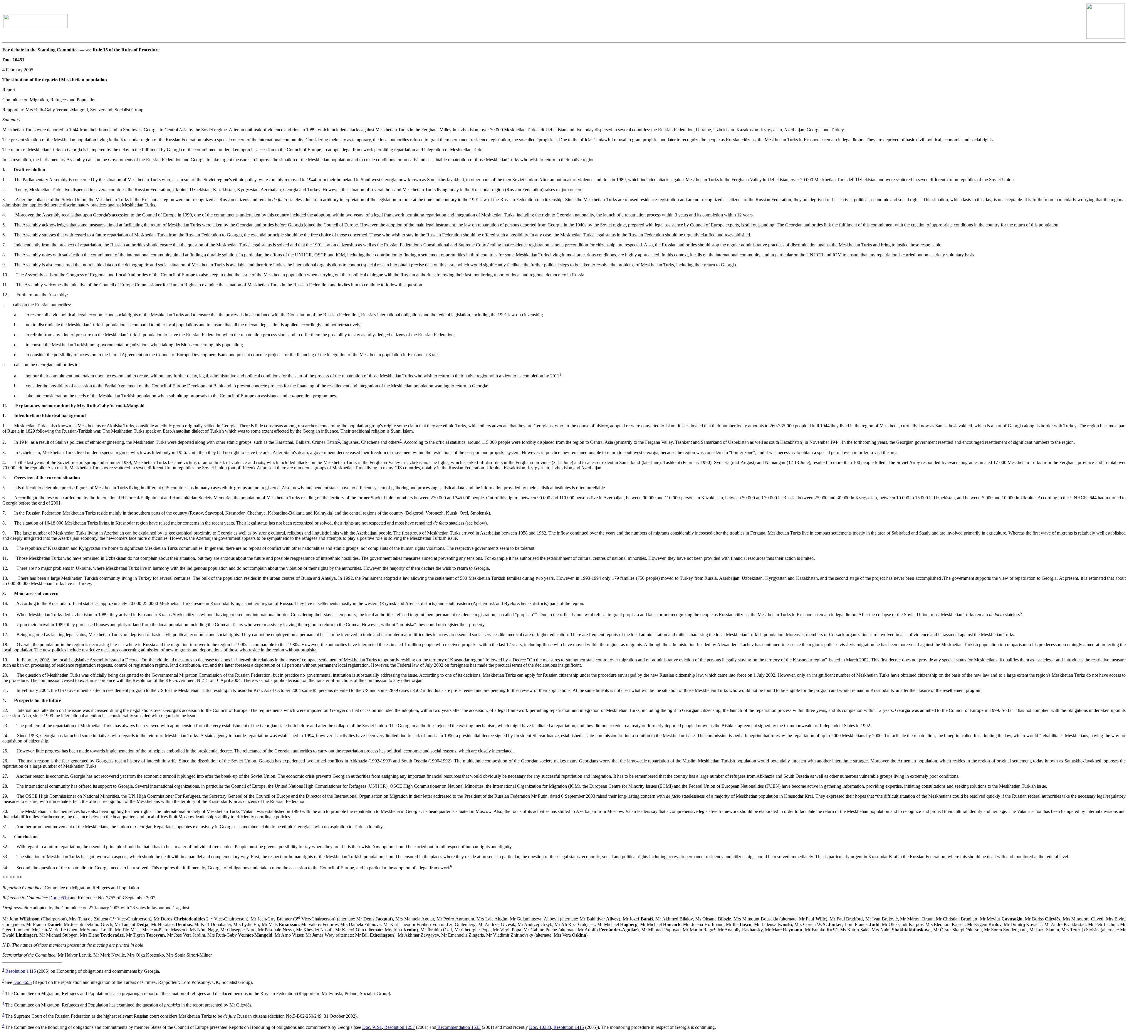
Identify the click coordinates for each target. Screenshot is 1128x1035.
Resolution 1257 (399, 1027)
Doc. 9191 (372, 1027)
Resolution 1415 (20, 971)
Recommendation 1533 (458, 1027)
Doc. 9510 (59, 897)
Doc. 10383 (540, 1027)
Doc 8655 (22, 982)
